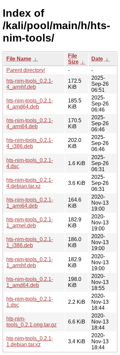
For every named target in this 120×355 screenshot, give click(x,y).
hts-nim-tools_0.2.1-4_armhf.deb (29, 84)
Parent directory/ (25, 70)
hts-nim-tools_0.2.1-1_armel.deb (29, 222)
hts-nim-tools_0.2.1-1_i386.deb (29, 242)
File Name (18, 59)
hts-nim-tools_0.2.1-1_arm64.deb (29, 203)
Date (97, 59)
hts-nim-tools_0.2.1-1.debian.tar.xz (29, 341)
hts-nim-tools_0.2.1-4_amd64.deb (29, 104)
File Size (73, 59)
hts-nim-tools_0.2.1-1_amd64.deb (29, 282)
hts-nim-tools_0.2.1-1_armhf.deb (29, 262)
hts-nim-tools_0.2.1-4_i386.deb (29, 143)
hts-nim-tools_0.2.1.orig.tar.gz (31, 322)
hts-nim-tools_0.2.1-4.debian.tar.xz (29, 183)
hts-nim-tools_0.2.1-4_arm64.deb (29, 123)
